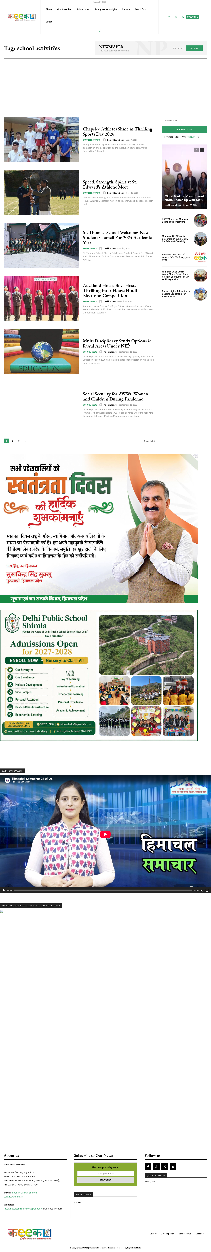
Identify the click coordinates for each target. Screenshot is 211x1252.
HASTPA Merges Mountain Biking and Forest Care (175, 220)
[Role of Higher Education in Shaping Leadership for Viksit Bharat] (200, 294)
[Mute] (202, 890)
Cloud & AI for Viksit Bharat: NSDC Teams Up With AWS (185, 198)
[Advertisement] (105, 81)
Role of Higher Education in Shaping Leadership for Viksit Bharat (176, 294)
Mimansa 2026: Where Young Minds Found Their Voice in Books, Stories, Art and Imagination (175, 275)
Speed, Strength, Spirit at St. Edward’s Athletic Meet (110, 184)
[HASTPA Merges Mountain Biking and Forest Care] (200, 220)
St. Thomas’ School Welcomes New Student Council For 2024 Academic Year (117, 237)
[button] (100, 31)
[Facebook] (169, 17)
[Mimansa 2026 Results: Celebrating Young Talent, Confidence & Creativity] (200, 239)
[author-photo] (105, 139)
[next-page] (25, 441)
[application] (105, 834)
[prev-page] (196, 150)
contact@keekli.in (13, 1196)
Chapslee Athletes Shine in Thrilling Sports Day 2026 (117, 131)
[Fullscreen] (207, 890)
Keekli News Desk (115, 140)
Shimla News (90, 248)
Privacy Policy (192, 137)
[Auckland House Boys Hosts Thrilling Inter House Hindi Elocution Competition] (41, 298)
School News (90, 352)
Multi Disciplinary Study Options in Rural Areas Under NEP (117, 343)
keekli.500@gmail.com (24, 1192)
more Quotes (150, 1181)
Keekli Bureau (109, 248)
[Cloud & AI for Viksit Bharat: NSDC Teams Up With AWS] (184, 176)
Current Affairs (91, 140)
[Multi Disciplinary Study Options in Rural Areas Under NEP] (41, 351)
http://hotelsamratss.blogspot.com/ (23, 1208)
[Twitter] (183, 17)
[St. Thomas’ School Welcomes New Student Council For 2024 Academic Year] (41, 245)
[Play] (4, 890)
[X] (164, 1166)
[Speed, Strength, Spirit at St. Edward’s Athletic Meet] (41, 192)
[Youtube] (173, 1166)
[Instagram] (176, 17)
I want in (182, 129)
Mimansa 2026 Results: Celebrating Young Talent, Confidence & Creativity (175, 239)
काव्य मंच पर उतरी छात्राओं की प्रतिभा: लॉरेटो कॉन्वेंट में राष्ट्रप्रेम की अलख (176, 257)
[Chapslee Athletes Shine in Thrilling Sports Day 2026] (41, 139)
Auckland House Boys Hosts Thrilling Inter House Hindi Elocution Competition (110, 290)
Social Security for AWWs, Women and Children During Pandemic (115, 396)
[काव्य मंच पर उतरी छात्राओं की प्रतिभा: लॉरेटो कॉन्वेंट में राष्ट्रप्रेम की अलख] (200, 257)
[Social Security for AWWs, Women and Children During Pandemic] (41, 404)
